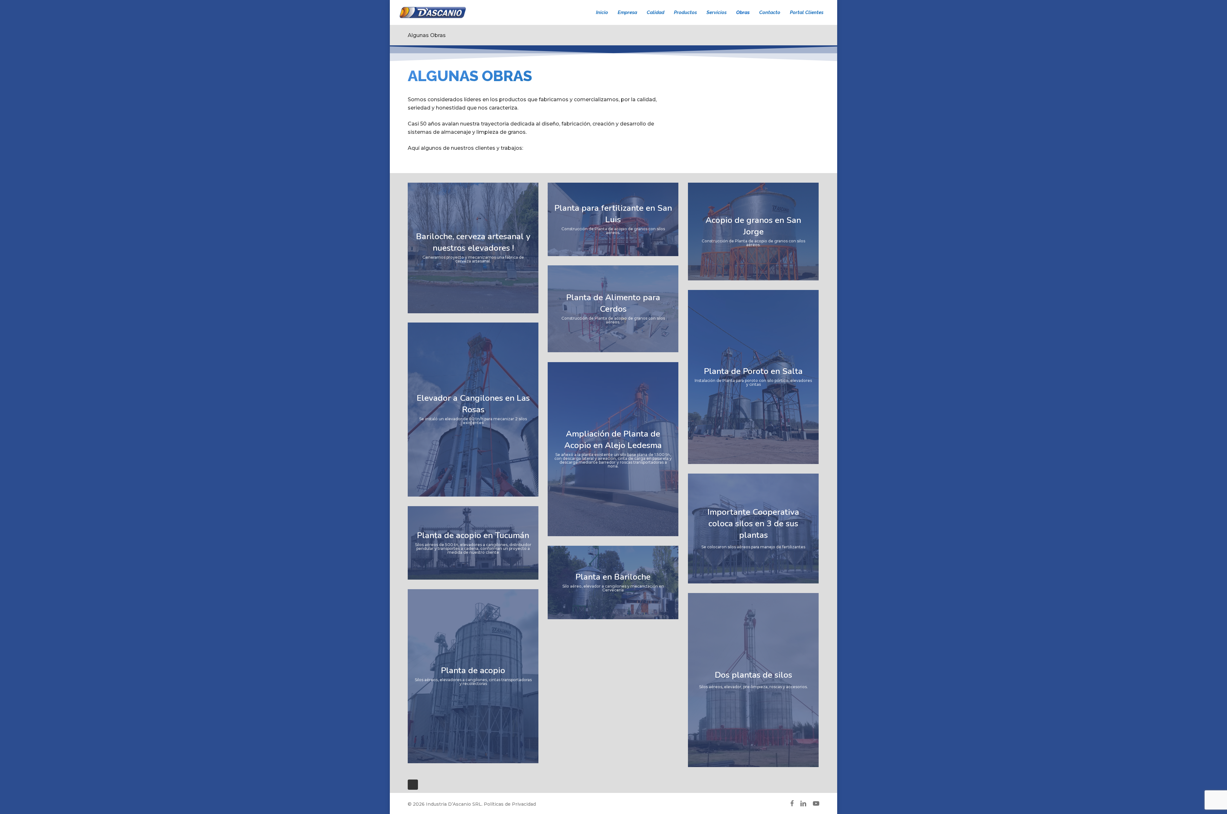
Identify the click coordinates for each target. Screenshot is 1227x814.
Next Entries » (413, 785)
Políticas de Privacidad (510, 804)
